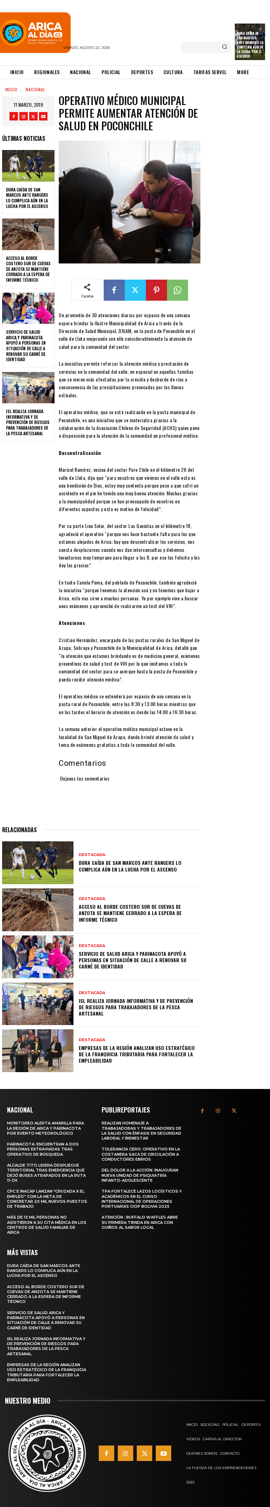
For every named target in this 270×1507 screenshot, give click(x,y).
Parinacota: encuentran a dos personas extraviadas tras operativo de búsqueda (43, 1149)
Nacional (35, 89)
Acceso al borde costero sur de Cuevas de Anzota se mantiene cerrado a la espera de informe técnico (28, 269)
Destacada (92, 855)
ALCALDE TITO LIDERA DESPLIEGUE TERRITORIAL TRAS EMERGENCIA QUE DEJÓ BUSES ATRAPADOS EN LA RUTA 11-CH (46, 1173)
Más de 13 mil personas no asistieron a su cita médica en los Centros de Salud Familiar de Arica (46, 1225)
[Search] (224, 47)
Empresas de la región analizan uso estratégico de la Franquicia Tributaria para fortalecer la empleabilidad (137, 1054)
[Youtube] (43, 116)
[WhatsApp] (177, 290)
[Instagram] (23, 116)
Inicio (11, 89)
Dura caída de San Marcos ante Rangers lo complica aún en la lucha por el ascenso (250, 45)
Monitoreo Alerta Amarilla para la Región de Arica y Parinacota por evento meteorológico (45, 1128)
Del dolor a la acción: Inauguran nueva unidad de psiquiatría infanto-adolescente (140, 1175)
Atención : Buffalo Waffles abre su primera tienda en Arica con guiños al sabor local (140, 1222)
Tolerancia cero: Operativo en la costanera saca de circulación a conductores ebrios (141, 1154)
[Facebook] (13, 116)
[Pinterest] (156, 290)
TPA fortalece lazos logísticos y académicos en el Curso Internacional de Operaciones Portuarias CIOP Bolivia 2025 (142, 1199)
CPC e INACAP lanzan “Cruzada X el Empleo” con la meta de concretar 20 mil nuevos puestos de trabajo (47, 1199)
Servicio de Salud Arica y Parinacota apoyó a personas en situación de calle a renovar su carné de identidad (26, 345)
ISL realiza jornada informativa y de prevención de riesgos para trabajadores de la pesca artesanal (28, 422)
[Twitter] (33, 116)
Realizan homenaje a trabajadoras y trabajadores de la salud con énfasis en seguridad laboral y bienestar (141, 1131)
